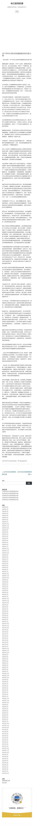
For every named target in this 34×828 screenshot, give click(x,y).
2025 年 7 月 (5, 534)
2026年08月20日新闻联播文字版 (10, 493)
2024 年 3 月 (5, 567)
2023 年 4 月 (5, 590)
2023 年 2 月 (5, 594)
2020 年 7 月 (5, 658)
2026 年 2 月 (5, 519)
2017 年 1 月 (5, 746)
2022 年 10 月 (5, 602)
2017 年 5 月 (5, 737)
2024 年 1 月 (5, 571)
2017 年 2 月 (5, 744)
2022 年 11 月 (5, 600)
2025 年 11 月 (5, 525)
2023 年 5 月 (5, 588)
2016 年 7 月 (5, 758)
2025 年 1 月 (5, 546)
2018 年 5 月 (5, 713)
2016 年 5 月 (5, 762)
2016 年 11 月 (5, 750)
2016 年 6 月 (5, 760)
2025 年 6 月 (5, 536)
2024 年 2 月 (5, 569)
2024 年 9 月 (5, 555)
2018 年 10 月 (5, 702)
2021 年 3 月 (5, 642)
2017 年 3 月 (5, 742)
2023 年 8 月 (5, 582)
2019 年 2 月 (5, 694)
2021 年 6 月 (5, 636)
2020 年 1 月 (5, 671)
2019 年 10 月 (5, 677)
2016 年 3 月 (5, 767)
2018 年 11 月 (5, 700)
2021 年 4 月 (5, 640)
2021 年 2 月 (5, 644)
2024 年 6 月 (5, 561)
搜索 (3, 480)
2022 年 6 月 (5, 611)
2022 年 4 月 (5, 615)
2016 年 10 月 (5, 752)
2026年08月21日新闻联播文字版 (10, 491)
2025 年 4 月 (5, 540)
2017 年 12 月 (5, 723)
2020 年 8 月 (5, 656)
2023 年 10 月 (5, 577)
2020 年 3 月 (5, 667)
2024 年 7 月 (5, 559)
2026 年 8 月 (5, 507)
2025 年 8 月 (5, 532)
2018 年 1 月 (5, 721)
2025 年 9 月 (5, 530)
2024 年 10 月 (5, 552)
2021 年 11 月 (5, 625)
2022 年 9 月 (5, 604)
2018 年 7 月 (5, 708)
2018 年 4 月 (5, 715)
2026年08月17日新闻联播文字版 (10, 499)
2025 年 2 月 (5, 544)
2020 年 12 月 (5, 648)
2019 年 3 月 (5, 692)
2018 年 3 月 (5, 717)
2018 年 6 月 (5, 710)
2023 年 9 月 (5, 579)
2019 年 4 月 (5, 690)
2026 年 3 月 (5, 517)
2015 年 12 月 (5, 773)
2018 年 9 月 (5, 704)
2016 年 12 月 (5, 748)
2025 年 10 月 (5, 527)
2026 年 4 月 (5, 515)
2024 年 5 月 (5, 563)
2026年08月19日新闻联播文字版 (10, 495)
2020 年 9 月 (5, 654)
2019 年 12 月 (5, 673)
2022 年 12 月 (5, 598)
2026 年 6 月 (5, 511)
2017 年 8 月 (5, 731)
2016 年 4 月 (5, 764)
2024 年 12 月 (5, 548)
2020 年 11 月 (5, 650)
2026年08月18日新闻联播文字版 (10, 497)
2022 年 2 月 (5, 619)
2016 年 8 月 (5, 756)
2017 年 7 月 (5, 733)
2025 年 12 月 (5, 523)
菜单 (17, 11)
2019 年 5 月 (5, 688)
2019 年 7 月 (5, 683)
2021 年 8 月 (5, 631)
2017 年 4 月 (5, 740)
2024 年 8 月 (5, 557)
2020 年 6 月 (5, 661)
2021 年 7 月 (5, 634)
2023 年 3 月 (5, 592)
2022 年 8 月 (5, 606)
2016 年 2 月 (5, 769)
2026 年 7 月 (5, 509)
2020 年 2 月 (5, 669)
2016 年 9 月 (5, 754)
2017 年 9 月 (5, 729)
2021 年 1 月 (5, 646)
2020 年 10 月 (5, 652)
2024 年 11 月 (5, 550)
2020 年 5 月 (5, 663)
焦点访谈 (22, 461)
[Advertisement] (17, 30)
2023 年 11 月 (5, 575)
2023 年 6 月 (5, 586)
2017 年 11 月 (5, 725)
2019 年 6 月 (5, 685)
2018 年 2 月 (5, 719)
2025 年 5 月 (5, 538)
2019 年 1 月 (5, 696)
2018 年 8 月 (5, 706)
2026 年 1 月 (5, 521)
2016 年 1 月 (5, 771)
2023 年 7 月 (5, 584)
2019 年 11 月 (5, 675)
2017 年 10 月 (5, 727)
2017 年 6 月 (5, 735)
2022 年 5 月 (5, 613)
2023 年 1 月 (5, 596)
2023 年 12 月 (5, 573)
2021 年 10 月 (5, 627)
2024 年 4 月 (5, 565)
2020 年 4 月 (5, 665)
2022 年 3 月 (5, 617)
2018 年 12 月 (5, 698)
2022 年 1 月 (5, 621)
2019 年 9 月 (5, 679)
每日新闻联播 (17, 3)
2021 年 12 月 (5, 623)
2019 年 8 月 (5, 681)
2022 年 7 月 (5, 609)
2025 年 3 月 (5, 542)
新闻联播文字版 (6, 780)
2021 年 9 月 (5, 629)
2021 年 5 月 (5, 638)
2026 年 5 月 (5, 513)
